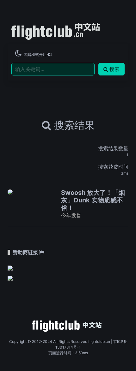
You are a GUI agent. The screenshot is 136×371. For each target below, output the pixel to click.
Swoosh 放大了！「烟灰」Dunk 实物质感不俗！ (93, 200)
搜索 (114, 69)
